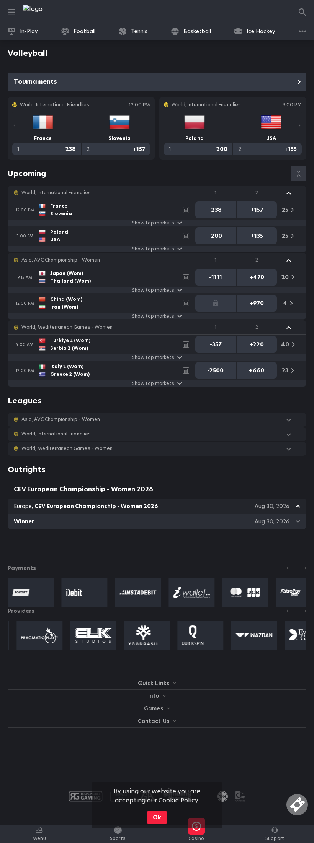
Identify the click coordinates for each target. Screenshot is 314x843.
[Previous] (14, 125)
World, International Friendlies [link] (56, 193)
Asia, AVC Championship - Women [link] (60, 260)
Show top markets (153, 223)
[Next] (299, 125)
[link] (50, 12)
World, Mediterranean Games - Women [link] (67, 327)
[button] (157, 193)
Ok (157, 817)
